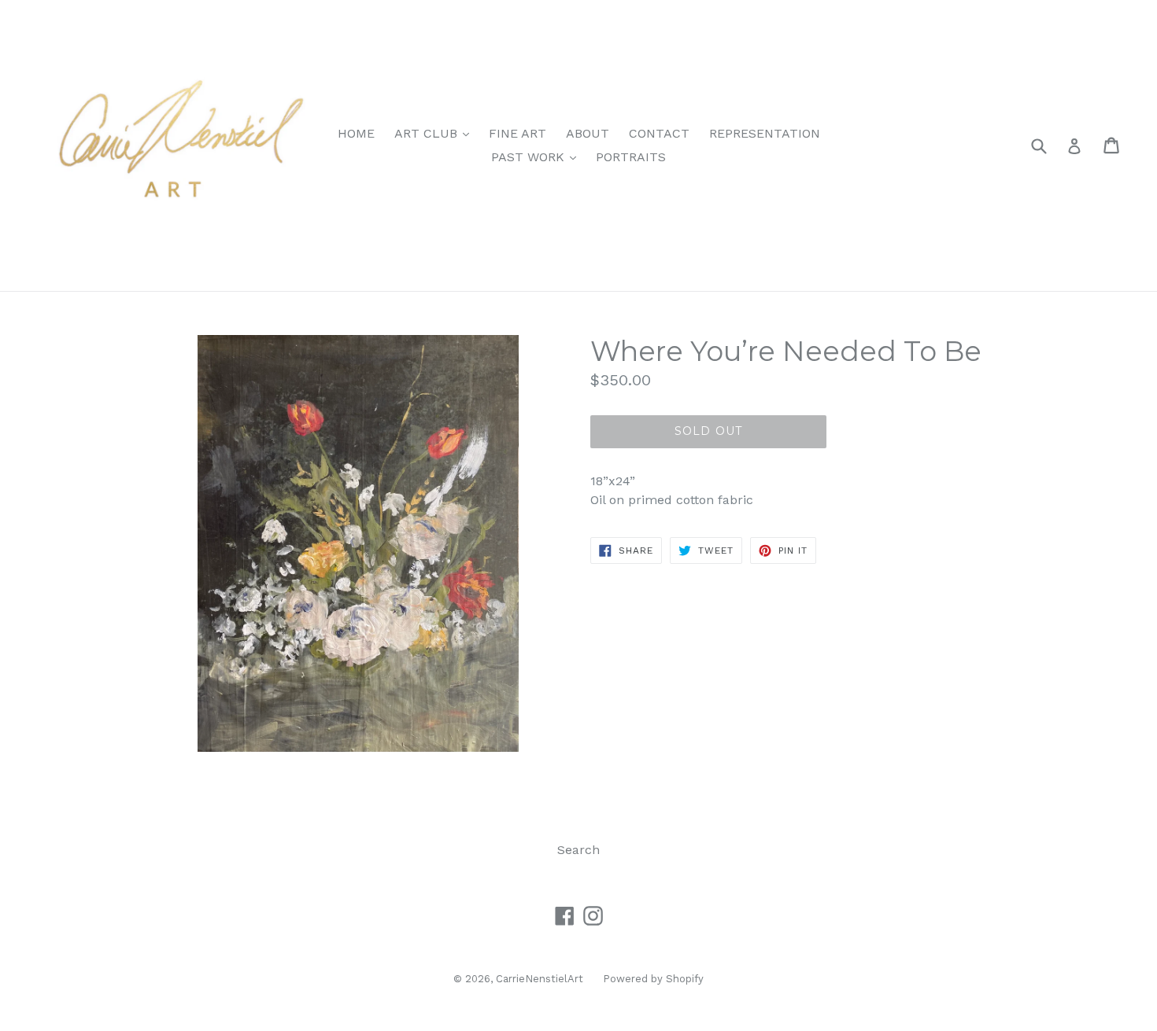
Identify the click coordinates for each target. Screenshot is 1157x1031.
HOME (356, 133)
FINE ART (517, 133)
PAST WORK (537, 156)
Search (578, 849)
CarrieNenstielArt (539, 979)
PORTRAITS (631, 156)
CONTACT (659, 133)
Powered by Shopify (653, 979)
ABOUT (587, 133)
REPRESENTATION (764, 133)
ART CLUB (435, 133)
